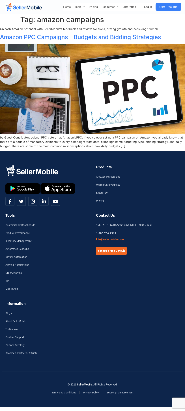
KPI (7, 280)
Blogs (8, 313)
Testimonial (11, 329)
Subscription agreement (120, 392)
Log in (148, 7)
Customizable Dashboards (20, 225)
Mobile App (11, 288)
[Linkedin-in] (44, 201)
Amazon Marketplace (108, 176)
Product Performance (17, 233)
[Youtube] (55, 201)
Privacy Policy (91, 392)
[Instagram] (32, 201)
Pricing (93, 7)
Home (67, 7)
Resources (108, 7)
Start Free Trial (168, 7)
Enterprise (129, 7)
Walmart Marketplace (108, 184)
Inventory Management (18, 241)
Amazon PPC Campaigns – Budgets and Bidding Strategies (80, 37)
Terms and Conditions (64, 392)
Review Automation (16, 256)
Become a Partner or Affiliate (21, 353)
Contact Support (14, 337)
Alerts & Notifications (17, 264)
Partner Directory (15, 345)
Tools (77, 7)
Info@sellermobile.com (110, 239)
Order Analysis (13, 272)
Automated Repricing (17, 249)
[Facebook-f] (9, 201)
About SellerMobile (15, 321)
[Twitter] (21, 201)
